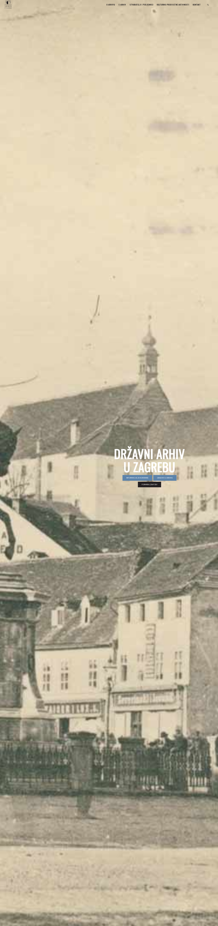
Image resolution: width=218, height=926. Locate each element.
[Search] (208, 4)
